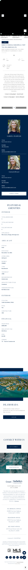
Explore (14, 417)
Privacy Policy (17, 563)
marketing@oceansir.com (14, 486)
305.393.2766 (5, 146)
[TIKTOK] (17, 557)
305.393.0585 (5, 182)
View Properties (14, 467)
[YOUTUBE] (21, 557)
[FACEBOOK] (7, 557)
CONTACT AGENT (14, 193)
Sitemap (17, 501)
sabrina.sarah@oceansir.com (9, 151)
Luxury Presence (20, 561)
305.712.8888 (14, 487)
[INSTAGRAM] (10, 557)
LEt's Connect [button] (14, 446)
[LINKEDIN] (14, 557)
